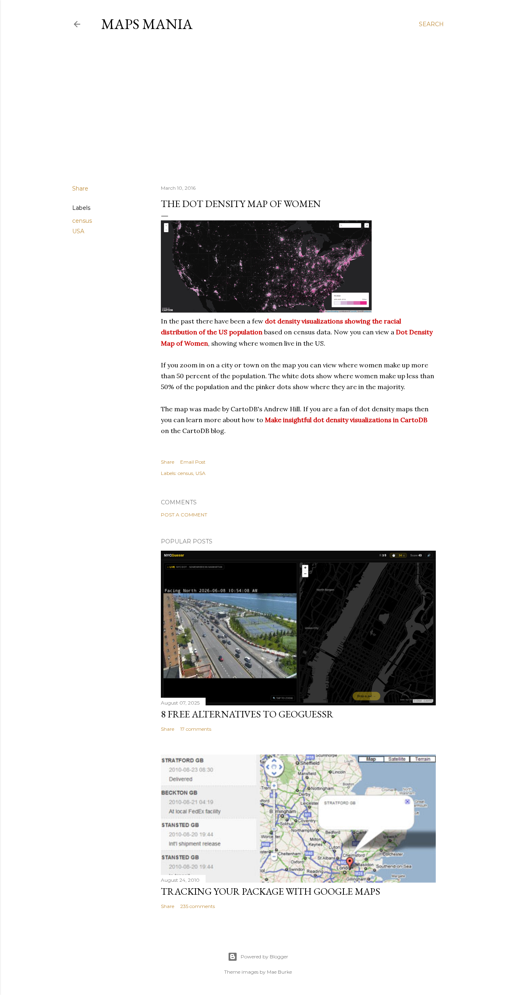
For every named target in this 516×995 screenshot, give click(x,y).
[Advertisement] (258, 108)
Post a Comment (184, 515)
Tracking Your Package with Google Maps (270, 891)
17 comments (195, 729)
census (82, 220)
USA (78, 231)
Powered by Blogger (264, 957)
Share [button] (80, 188)
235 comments (197, 906)
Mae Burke (279, 972)
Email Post (193, 462)
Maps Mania (147, 24)
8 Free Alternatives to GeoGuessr (247, 714)
